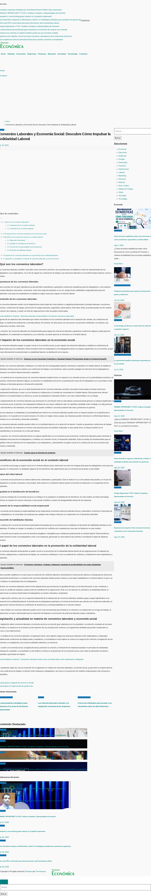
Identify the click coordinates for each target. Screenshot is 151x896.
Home (2, 71)
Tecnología (72, 54)
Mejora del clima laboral (17, 240)
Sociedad (61, 54)
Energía (122, 159)
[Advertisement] (75, 101)
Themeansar (41, 871)
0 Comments (57, 801)
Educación (123, 152)
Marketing (122, 176)
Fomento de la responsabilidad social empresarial (26, 247)
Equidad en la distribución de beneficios (22, 243)
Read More (118, 264)
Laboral (10, 697)
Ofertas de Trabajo (126, 189)
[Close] (4, 882)
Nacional (52, 54)
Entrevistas (123, 162)
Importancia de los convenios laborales (22, 225)
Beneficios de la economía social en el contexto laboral (23, 237)
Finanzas (42, 54)
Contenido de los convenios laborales (22, 228)
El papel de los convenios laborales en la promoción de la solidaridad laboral (31, 255)
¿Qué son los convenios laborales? (16, 222)
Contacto (83, 54)
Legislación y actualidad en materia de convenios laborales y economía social (31, 259)
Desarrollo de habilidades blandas (20, 250)
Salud (121, 192)
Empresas (31, 54)
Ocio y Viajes (124, 186)
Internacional (124, 169)
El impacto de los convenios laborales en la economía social (25, 234)
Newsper (28, 871)
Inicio (3, 54)
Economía (21, 54)
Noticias (11, 54)
